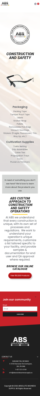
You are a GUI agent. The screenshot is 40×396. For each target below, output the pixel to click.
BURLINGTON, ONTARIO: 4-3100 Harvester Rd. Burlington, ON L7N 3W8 (20, 363)
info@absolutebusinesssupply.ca (20, 373)
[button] (6, 90)
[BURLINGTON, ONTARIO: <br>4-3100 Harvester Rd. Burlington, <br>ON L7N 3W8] (3, 361)
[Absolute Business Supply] (5, 4)
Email (5, 305)
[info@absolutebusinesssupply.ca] (3, 372)
